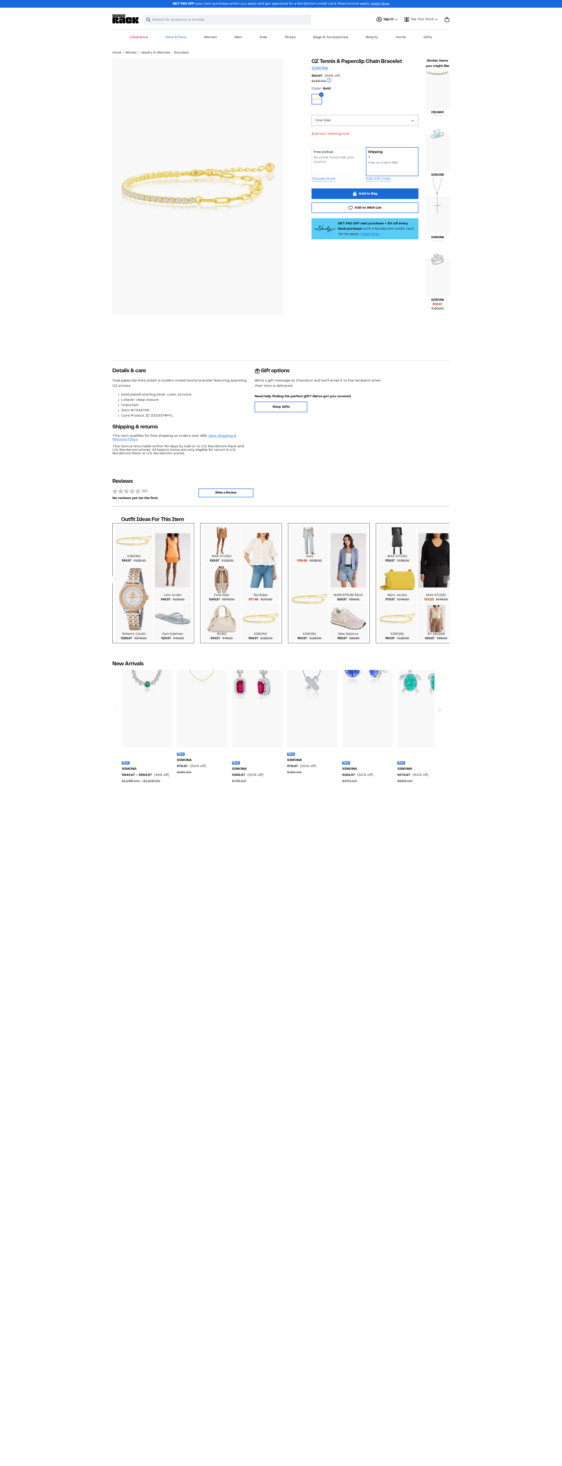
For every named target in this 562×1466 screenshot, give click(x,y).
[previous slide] (117, 693)
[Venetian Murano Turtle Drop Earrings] (422, 708)
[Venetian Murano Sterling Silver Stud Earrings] (367, 708)
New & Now (176, 37)
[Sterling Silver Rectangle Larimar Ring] (437, 152)
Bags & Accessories (330, 37)
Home (401, 37)
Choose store (323, 178)
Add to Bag (368, 193)
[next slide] (439, 693)
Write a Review (225, 492)
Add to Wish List (368, 207)
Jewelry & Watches (155, 52)
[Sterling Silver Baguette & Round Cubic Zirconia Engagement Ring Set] (437, 277)
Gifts (427, 37)
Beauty (372, 37)
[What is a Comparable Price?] (329, 81)
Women (210, 37)
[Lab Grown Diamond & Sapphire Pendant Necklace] (147, 708)
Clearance (139, 37)
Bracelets (181, 52)
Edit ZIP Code (378, 178)
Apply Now (380, 3)
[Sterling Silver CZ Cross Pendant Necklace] (437, 215)
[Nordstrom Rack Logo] (125, 18)
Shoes (290, 37)
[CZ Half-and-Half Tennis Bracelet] (437, 90)
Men (238, 37)
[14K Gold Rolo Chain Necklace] (202, 708)
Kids (263, 37)
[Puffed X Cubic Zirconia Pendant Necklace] (312, 708)
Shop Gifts (281, 406)
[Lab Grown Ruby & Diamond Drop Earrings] (257, 708)
